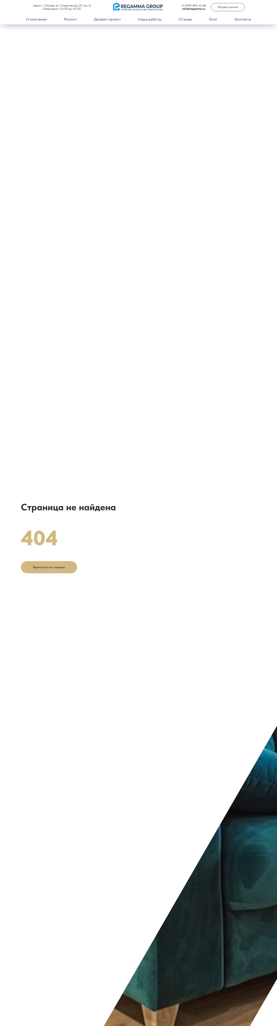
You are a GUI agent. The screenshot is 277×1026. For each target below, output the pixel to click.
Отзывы (185, 19)
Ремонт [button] (70, 19)
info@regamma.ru (193, 8)
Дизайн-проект (107, 19)
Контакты (243, 19)
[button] (228, 7)
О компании (36, 19)
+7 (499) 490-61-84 (193, 5)
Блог (213, 19)
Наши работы (150, 19)
